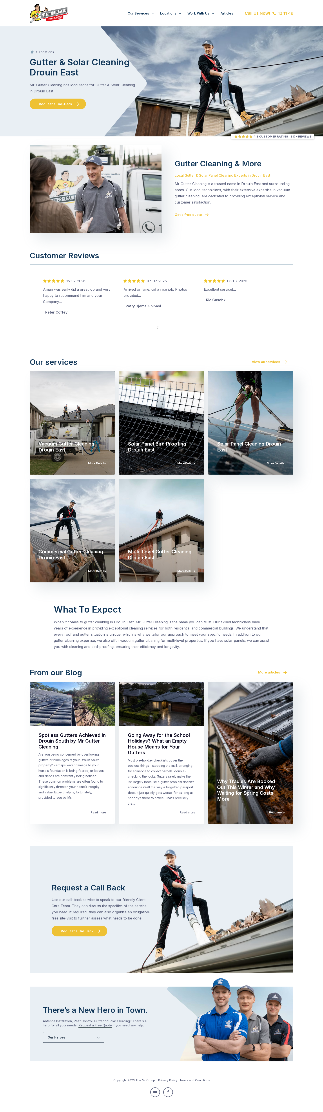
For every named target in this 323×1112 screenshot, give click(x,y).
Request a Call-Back (55, 104)
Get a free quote (188, 215)
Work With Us (198, 13)
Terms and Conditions (195, 1080)
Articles (226, 13)
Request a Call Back (77, 931)
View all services (266, 362)
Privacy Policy (167, 1080)
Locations (168, 13)
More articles (269, 672)
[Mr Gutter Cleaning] (49, 21)
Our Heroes (56, 1037)
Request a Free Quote (95, 1025)
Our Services (138, 13)
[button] (165, 328)
